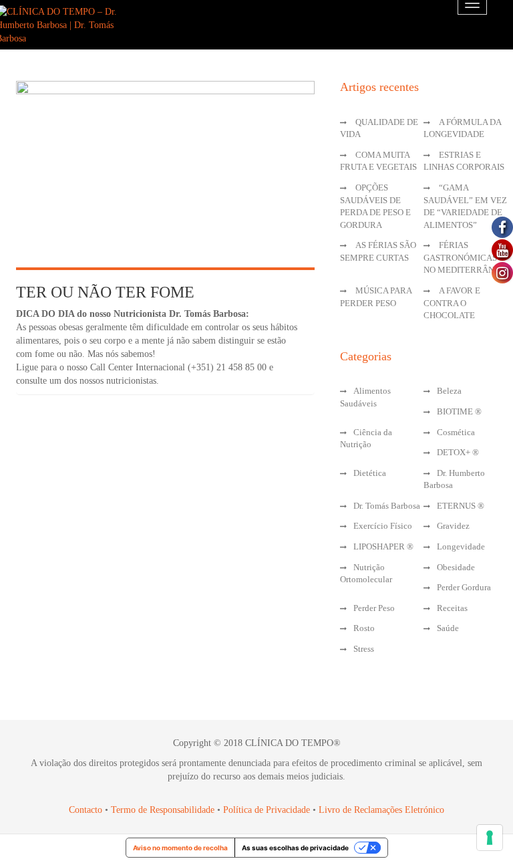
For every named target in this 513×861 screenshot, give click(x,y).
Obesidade (456, 567)
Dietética (369, 473)
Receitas (452, 608)
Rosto (364, 628)
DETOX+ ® (458, 452)
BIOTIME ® (459, 411)
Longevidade (461, 546)
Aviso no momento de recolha (180, 848)
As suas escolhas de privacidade (295, 848)
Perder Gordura (464, 587)
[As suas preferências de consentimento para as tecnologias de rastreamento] (489, 837)
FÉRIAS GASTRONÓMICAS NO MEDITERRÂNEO (464, 257)
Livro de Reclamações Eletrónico (381, 810)
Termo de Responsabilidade (164, 810)
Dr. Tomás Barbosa (386, 506)
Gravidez (453, 526)
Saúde (448, 628)
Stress (363, 649)
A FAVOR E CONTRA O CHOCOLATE (451, 302)
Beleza (449, 391)
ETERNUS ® (460, 506)
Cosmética (456, 432)
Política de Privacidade (266, 810)
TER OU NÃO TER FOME (105, 292)
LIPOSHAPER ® (383, 546)
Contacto (85, 810)
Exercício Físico (382, 526)
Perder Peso (374, 608)
